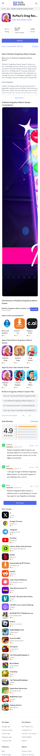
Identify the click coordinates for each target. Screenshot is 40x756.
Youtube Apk (6, 741)
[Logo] (19, 3)
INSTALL (20, 41)
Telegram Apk (7, 737)
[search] (36, 3)
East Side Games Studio (22, 20)
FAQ (3, 751)
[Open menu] (3, 3)
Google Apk (6, 727)
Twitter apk (6, 734)
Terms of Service (28, 755)
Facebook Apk (7, 730)
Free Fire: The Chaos (29, 734)
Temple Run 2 (27, 730)
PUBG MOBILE (27, 737)
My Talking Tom (27, 727)
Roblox (24, 741)
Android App (6, 755)
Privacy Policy (27, 751)
